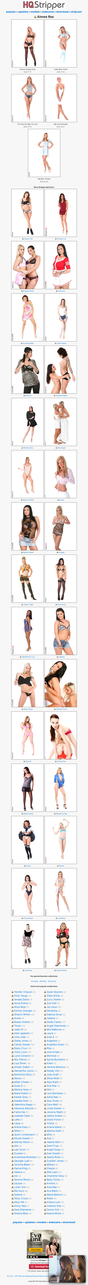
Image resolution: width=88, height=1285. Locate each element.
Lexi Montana (55, 1093)
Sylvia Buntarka (56, 1059)
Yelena (18, 1172)
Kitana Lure (53, 1202)
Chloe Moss (28, 918)
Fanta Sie (19, 1112)
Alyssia (28, 396)
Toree (17, 1025)
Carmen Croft (61, 709)
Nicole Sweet (22, 1138)
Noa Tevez (53, 1100)
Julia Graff (53, 1074)
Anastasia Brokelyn (25, 1157)
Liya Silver (20, 1063)
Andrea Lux (61, 239)
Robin (50, 1198)
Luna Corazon (22, 1055)
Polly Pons (61, 605)
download (62, 11)
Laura (50, 1033)
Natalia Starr (21, 1100)
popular (11, 11)
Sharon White (28, 500)
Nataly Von (53, 1070)
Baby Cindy (53, 1179)
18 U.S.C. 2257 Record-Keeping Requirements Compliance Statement (35, 1276)
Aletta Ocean (28, 552)
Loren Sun (20, 1187)
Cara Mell (52, 1104)
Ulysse (18, 1183)
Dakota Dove (54, 1014)
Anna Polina (21, 1003)
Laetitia (62, 657)
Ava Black (52, 1190)
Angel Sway (53, 1149)
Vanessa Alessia (23, 1108)
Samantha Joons (24, 1070)
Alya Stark (53, 1082)
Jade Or (18, 1029)
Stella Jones (21, 1040)
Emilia (28, 866)
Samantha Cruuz (28, 657)
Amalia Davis (21, 999)
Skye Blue (20, 1006)
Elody (61, 500)
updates (23, 11)
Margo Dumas (61, 814)
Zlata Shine (53, 995)
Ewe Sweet (53, 1153)
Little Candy (61, 343)
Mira (49, 1134)
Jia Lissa (52, 1006)
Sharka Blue (21, 1213)
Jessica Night (55, 1112)
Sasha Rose (53, 1157)
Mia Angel (62, 448)
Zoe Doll (51, 1003)
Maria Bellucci (55, 1194)
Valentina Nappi (23, 1104)
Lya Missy (61, 918)
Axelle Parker (61, 970)
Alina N (28, 761)
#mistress (52, 981)
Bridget (62, 552)
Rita (49, 1048)
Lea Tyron (20, 1149)
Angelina (52, 1040)
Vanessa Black (61, 396)
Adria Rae (52, 1097)
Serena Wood (22, 1179)
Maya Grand (28, 814)
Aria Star (52, 1085)
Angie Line (28, 239)
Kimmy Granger (23, 1010)
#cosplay (34, 981)
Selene (18, 1194)
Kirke (50, 1063)
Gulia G (18, 1085)
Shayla (50, 1168)
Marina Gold (54, 1130)
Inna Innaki (53, 1051)
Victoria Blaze (22, 1164)
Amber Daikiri (22, 1067)
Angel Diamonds (56, 1025)
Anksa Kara (20, 1127)
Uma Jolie (20, 1036)
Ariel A (50, 1036)
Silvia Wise (53, 1078)
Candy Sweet (22, 1044)
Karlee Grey (21, 1097)
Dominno (61, 291)
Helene (51, 1018)
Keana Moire (54, 1213)
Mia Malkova (54, 1029)
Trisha (50, 1123)
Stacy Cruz (20, 1048)
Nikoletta (52, 1010)
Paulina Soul (28, 448)
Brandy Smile (28, 291)
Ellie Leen (52, 1172)
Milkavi (51, 1164)
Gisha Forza (54, 1119)
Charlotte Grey (55, 1175)
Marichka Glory (23, 1074)
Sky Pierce (20, 1059)
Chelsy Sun (61, 761)
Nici (49, 1089)
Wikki (17, 1130)
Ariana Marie (54, 1127)
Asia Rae (52, 1187)
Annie (17, 1018)
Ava (49, 1138)
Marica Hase (21, 1089)
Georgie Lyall (21, 1160)
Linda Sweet (54, 1108)
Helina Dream (54, 1115)
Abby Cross (21, 1198)
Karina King (20, 1168)
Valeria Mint (53, 1142)
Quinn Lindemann (24, 1134)
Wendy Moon (22, 1142)
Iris (16, 1175)
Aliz (16, 1145)
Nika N (61, 866)
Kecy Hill (19, 1202)
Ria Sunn (19, 1190)
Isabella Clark (22, 1115)
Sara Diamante (22, 1209)
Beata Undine (22, 1021)
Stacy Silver (28, 709)
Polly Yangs (21, 995)
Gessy (18, 1078)
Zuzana (18, 1153)
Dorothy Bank (28, 343)
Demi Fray (53, 1145)
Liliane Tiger (28, 605)
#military (43, 981)
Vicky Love (20, 1051)
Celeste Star (54, 1205)
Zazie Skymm (54, 991)
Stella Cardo (54, 1021)
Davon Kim (53, 1209)
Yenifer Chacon (23, 991)
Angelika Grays (55, 1044)
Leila (16, 1119)
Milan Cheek (21, 1082)
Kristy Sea (20, 1205)
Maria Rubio (21, 1093)
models (35, 11)
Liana (17, 1123)
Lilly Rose (28, 970)
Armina (51, 1183)
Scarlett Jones (55, 1160)
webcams (48, 11)
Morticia (51, 1055)
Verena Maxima (56, 1067)
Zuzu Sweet (54, 999)
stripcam (76, 11)
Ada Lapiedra (22, 1033)
